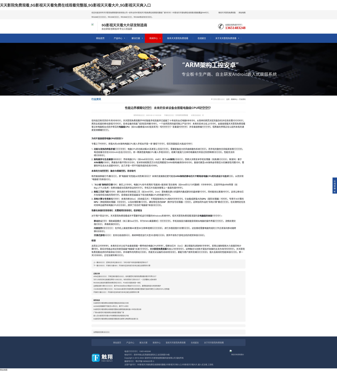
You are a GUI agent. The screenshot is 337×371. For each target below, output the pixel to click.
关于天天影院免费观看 (225, 38)
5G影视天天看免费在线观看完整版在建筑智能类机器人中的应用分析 (117, 309)
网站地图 (242, 12)
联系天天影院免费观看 (227, 12)
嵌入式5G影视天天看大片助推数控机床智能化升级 (111, 315)
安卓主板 (121, 245)
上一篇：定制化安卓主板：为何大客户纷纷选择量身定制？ (121, 262)
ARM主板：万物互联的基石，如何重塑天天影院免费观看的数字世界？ (125, 276)
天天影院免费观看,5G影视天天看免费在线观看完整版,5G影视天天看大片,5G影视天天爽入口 (75, 5)
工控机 (210, 364)
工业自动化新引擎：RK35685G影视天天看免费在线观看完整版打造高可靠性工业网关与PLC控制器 (131, 289)
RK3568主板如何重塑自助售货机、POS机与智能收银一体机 (117, 282)
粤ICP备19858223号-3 (144, 361)
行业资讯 (242, 99)
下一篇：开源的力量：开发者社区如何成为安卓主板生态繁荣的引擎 (121, 265)
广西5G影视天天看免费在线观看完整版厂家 (108, 312)
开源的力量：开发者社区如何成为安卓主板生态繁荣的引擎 (116, 292)
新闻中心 (153, 38)
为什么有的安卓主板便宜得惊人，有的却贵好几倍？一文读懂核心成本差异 (125, 279)
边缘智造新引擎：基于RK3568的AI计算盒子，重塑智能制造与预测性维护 (127, 286)
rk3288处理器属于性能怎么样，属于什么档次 (110, 306)
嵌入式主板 (202, 364)
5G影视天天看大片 (189, 364)
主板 (205, 123)
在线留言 (202, 38)
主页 (227, 99)
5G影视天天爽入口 (174, 364)
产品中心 (118, 38)
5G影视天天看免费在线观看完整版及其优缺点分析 (111, 303)
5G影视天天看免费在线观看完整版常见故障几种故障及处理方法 (115, 319)
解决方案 (136, 38)
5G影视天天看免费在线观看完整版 (151, 364)
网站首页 (100, 38)
